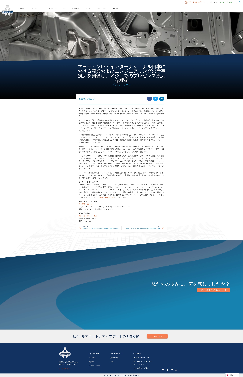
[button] (149, 99)
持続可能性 (75, 8)
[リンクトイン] (163, 370)
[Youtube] (172, 370)
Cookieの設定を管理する (141, 368)
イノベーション (51, 8)
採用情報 (115, 8)
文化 (64, 8)
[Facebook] (167, 370)
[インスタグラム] (176, 370)
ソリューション (35, 8)
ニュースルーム (101, 8)
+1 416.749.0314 (64, 369)
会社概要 (21, 8)
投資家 (88, 8)
